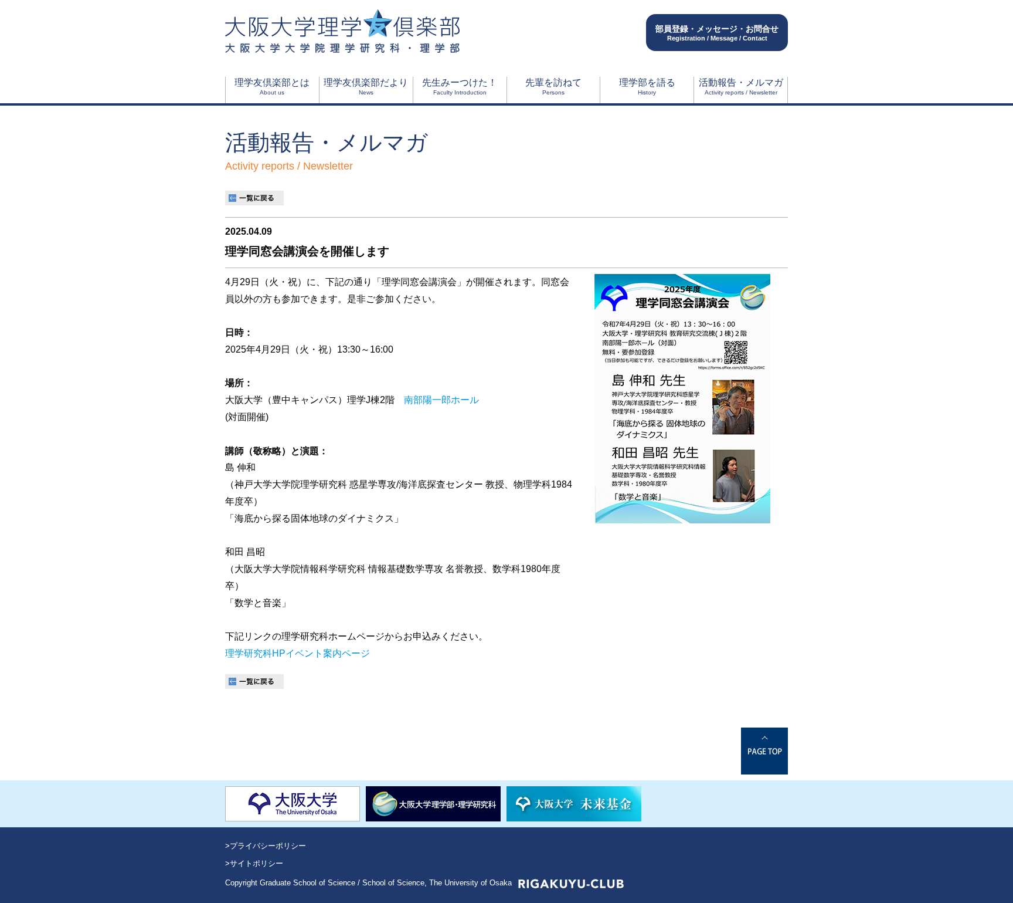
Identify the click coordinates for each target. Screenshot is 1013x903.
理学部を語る (647, 86)
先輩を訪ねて (553, 86)
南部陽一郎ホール (441, 400)
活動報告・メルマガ (741, 86)
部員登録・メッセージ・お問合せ (717, 33)
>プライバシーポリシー (265, 845)
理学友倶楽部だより (366, 86)
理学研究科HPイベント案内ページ (297, 653)
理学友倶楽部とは (272, 86)
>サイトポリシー (254, 863)
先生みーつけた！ (459, 86)
